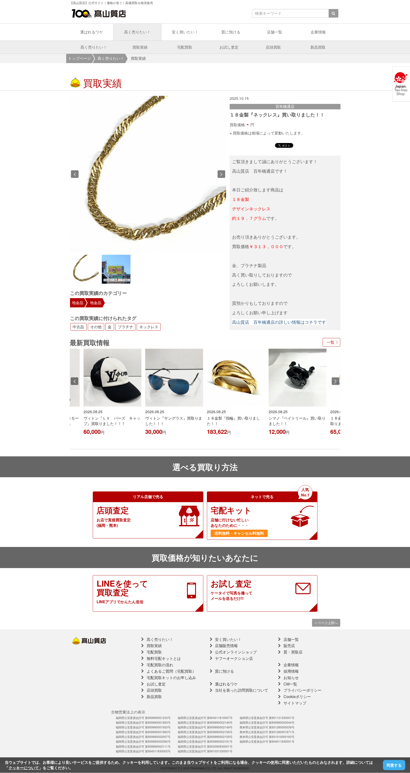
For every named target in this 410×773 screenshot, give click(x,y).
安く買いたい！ (185, 32)
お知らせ (291, 677)
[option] (148, 174)
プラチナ (125, 327)
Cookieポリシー (297, 696)
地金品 (77, 302)
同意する (394, 765)
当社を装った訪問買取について (241, 690)
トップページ (79, 58)
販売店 (289, 645)
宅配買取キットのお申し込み (171, 677)
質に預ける (230, 32)
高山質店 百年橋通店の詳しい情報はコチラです (279, 322)
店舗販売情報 (226, 645)
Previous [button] (75, 174)
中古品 (78, 327)
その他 (96, 327)
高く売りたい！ (137, 32)
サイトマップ (295, 703)
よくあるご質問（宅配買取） (171, 671)
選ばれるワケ (91, 32)
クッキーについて (24, 767)
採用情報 (291, 671)
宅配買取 (184, 47)
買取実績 (140, 47)
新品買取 (318, 47)
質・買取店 (293, 652)
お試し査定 (228, 47)
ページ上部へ (327, 622)
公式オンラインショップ (236, 652)
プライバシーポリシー (302, 690)
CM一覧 (290, 684)
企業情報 (318, 32)
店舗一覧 (274, 32)
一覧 (330, 342)
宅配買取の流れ (160, 664)
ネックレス (148, 327)
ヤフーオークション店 (234, 658)
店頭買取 (273, 47)
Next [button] (221, 174)
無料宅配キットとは (164, 658)
